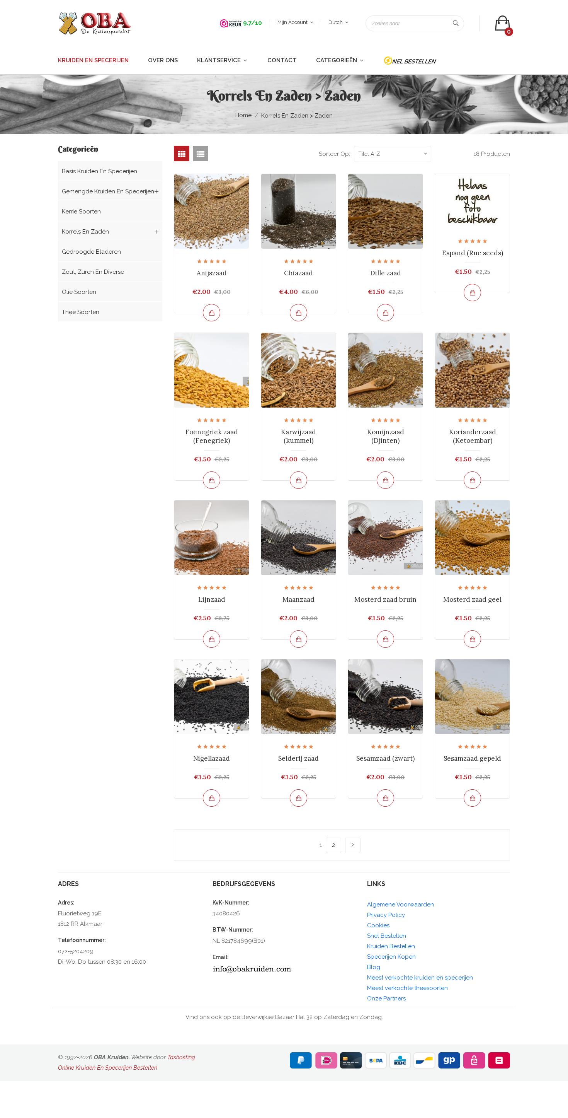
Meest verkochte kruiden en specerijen (420, 977)
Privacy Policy (386, 914)
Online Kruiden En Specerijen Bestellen (107, 1067)
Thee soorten (80, 312)
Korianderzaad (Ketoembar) (472, 436)
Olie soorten (79, 291)
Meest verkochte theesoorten (407, 988)
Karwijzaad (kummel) (298, 436)
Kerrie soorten (81, 211)
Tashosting (181, 1057)
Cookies (378, 925)
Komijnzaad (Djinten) (385, 436)
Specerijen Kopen (391, 956)
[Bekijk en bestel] (211, 312)
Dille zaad (385, 273)
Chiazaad (298, 273)
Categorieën (337, 60)
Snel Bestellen (386, 935)
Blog (373, 967)
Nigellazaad (211, 758)
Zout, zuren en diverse (93, 271)
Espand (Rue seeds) (472, 253)
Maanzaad (298, 599)
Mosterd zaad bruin (385, 599)
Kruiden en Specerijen (93, 60)
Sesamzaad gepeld (472, 758)
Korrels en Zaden (85, 231)
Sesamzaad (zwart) (385, 758)
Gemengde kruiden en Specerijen (108, 191)
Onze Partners (386, 998)
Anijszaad (212, 273)
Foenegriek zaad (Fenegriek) (211, 436)
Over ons (163, 60)
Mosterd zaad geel (472, 599)
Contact (282, 60)
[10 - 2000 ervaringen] (230, 22)
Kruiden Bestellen (391, 946)
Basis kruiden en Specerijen (99, 171)
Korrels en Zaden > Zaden (297, 115)
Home (243, 115)
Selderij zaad (298, 758)
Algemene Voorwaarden (400, 904)
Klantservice (219, 60)
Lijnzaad (211, 599)
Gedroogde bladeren (91, 251)
